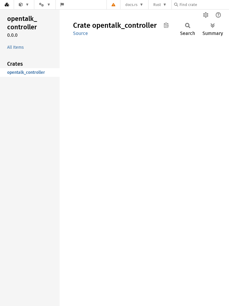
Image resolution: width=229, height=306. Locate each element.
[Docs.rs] (7, 4)
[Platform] (44, 4)
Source (80, 33)
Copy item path (166, 25)
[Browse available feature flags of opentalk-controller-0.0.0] (62, 4)
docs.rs (131, 4)
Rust (157, 4)
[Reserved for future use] (24, 4)
